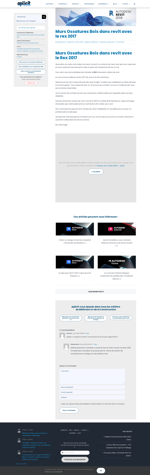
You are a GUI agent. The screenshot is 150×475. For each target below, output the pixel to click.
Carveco (19, 51)
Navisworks (30, 35)
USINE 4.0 (76, 430)
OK (101, 470)
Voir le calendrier (21, 464)
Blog (109, 42)
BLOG (79, 433)
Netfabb (25, 51)
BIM (71, 430)
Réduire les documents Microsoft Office (118, 438)
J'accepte (95, 171)
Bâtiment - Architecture (99, 42)
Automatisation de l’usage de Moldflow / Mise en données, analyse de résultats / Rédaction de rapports (36, 457)
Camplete (32, 51)
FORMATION (64, 430)
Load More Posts (96, 291)
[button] (134, 3)
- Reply (86, 333)
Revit (113, 42)
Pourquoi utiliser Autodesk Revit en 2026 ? (117, 454)
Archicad (38, 35)
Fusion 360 (26, 43)
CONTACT (84, 430)
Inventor (19, 57)
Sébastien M (61, 42)
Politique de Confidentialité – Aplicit (110, 166)
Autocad (19, 35)
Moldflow (19, 43)
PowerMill (19, 49)
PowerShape (35, 49)
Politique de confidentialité (53, 472)
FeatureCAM (27, 49)
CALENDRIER (72, 433)
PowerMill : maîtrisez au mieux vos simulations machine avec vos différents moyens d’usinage (36, 445)
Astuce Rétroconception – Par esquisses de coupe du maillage (118, 446)
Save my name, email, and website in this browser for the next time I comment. (93, 404)
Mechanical (34, 43)
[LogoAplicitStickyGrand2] (24, 2)
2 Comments (120, 42)
